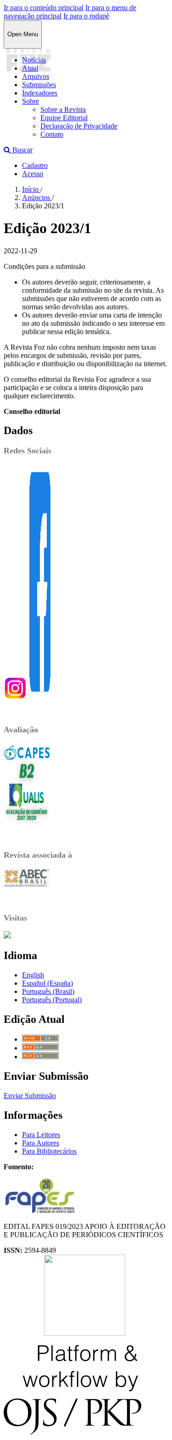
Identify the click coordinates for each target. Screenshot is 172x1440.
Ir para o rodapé (86, 16)
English (33, 975)
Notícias (34, 60)
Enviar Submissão (30, 1096)
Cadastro (35, 165)
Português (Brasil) (48, 991)
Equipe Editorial (64, 118)
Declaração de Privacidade (78, 126)
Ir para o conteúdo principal (43, 7)
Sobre (30, 101)
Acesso (32, 174)
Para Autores (40, 1143)
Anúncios (37, 197)
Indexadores (39, 93)
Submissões (39, 85)
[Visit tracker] (7, 936)
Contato (51, 134)
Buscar (22, 150)
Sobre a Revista (63, 109)
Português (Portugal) (52, 1000)
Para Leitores (41, 1135)
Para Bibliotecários (49, 1151)
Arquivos (35, 76)
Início (31, 189)
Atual (30, 68)
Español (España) (47, 983)
